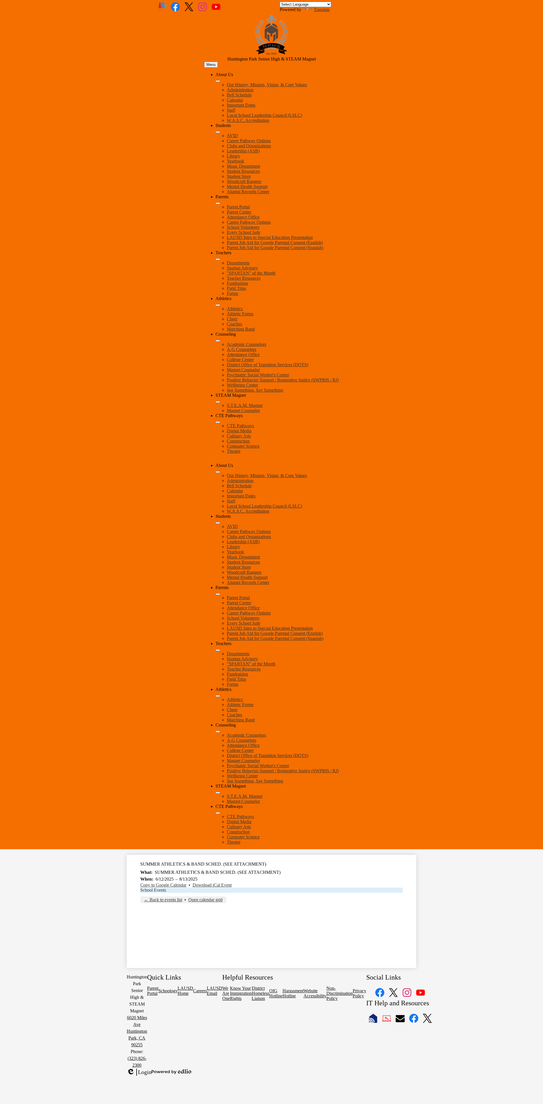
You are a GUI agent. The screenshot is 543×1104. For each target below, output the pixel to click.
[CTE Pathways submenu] (218, 422)
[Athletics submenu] (218, 305)
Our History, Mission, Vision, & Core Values (267, 84)
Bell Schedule (239, 94)
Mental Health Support (247, 186)
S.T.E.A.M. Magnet (244, 405)
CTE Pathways (240, 425)
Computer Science (243, 446)
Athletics (235, 308)
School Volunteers (243, 227)
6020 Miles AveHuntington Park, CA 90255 (137, 1031)
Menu (211, 64)
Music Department (243, 166)
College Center (240, 359)
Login (139, 1072)
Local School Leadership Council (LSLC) (264, 115)
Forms (232, 293)
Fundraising (237, 283)
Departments (238, 262)
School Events (153, 890)
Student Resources (243, 171)
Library (233, 156)
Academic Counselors (246, 344)
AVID (232, 135)
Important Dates (241, 105)
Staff (231, 110)
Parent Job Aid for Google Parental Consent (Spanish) (275, 247)
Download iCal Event (212, 885)
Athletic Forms (240, 313)
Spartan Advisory (242, 268)
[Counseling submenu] (218, 341)
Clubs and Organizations (249, 145)
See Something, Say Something (255, 390)
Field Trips (236, 288)
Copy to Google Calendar (163, 885)
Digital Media (239, 430)
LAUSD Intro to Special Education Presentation (270, 237)
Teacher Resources (243, 278)
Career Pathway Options (249, 140)
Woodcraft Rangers (244, 181)
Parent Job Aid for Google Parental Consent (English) (275, 242)
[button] (218, 472)
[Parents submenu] (218, 203)
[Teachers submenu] (218, 259)
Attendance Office (243, 217)
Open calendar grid (205, 899)
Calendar (235, 100)
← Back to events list (163, 899)
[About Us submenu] (218, 81)
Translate (322, 9)
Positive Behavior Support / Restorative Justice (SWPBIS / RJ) (283, 380)
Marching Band (241, 329)
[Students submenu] (218, 132)
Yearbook (235, 161)
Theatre (233, 451)
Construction (238, 441)
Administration (240, 89)
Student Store (239, 176)
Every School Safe (243, 232)
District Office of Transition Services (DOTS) (267, 364)
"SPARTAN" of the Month (251, 273)
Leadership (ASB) (243, 150)
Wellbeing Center (242, 385)
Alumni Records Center (248, 191)
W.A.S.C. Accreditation (248, 120)
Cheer (232, 318)
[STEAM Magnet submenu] (218, 402)
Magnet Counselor (243, 369)
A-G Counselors (241, 349)
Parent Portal (238, 206)
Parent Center (239, 212)
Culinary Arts (239, 436)
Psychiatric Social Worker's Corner (258, 374)
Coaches (234, 324)
